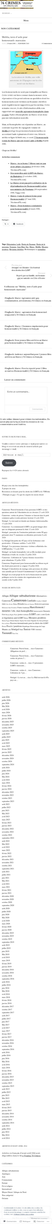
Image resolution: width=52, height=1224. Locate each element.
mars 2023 (6, 819)
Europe (4, 1183)
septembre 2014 (8, 1122)
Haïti (18, 611)
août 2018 (6, 982)
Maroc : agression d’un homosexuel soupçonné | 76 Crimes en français (26, 313)
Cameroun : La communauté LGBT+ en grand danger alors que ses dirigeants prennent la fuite (24, 527)
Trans (21, 629)
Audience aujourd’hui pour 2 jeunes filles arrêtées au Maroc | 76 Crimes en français (28, 355)
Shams (5, 629)
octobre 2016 (7, 1046)
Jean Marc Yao (23, 43)
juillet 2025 (6, 737)
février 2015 (6, 1107)
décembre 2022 (8, 829)
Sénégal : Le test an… (18, 677)
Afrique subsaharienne (22, 595)
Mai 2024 (5, 776)
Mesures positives (37, 617)
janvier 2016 (6, 1074)
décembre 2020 (8, 896)
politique (45, 621)
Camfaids (31, 600)
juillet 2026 (6, 700)
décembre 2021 (8, 859)
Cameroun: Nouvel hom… (20, 648)
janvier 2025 (6, 752)
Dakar (15, 604)
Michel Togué (6, 621)
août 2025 (6, 734)
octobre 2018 (7, 976)
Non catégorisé (10, 28)
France (19, 607)
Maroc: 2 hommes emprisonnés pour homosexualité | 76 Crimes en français (26, 327)
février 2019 (6, 963)
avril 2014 (6, 1138)
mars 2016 (6, 1067)
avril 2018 (6, 994)
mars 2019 (6, 960)
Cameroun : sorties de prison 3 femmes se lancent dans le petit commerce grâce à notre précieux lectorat (25, 516)
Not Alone (27, 621)
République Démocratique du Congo (33, 626)
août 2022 (6, 841)
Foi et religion (7, 1186)
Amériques (6, 1174)
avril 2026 (6, 709)
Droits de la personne (42, 604)
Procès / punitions (14, 626)
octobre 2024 (7, 761)
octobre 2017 (7, 1009)
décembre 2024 (8, 755)
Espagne (13, 247)
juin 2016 (5, 1058)
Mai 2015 (5, 1098)
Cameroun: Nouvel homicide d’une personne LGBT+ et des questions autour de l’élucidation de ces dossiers (24, 510)
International (6, 1189)
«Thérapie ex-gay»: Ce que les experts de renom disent (23, 494)
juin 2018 (5, 988)
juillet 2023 (6, 807)
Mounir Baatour (14, 621)
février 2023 (6, 822)
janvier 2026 (6, 718)
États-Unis (15, 633)
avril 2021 (6, 884)
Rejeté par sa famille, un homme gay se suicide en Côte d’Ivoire (30, 275)
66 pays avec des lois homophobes (15, 485)
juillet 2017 (6, 1018)
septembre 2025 (8, 731)
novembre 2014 (8, 1116)
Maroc (32, 247)
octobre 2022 (7, 835)
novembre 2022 (8, 832)
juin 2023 (5, 810)
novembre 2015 (8, 1080)
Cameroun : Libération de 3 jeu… (25, 671)
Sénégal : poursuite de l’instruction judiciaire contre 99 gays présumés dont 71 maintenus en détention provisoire (24, 533)
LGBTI (43, 614)
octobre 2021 (7, 865)
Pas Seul (39, 621)
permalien (41, 249)
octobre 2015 (7, 1083)
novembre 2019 (8, 936)
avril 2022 (6, 847)
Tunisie (27, 629)
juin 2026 (5, 703)
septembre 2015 (8, 1086)
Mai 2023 (5, 813)
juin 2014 (5, 1132)
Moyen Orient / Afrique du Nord (14, 1192)
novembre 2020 (8, 899)
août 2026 (6, 697)
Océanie (5, 1198)
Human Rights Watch (12, 614)
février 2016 (6, 1070)
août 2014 (6, 1126)
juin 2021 (5, 878)
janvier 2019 (6, 966)
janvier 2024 (6, 789)
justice (20, 614)
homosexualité (38, 611)
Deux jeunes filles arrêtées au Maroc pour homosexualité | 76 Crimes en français (26, 341)
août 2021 (6, 871)
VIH (33, 629)
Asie (3, 1177)
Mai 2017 (5, 1024)
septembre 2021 (8, 868)
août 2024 (6, 767)
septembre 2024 (8, 764)
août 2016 (6, 1052)
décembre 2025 (8, 721)
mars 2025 (6, 746)
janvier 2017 (6, 1037)
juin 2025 (5, 740)
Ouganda (33, 621)
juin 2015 (5, 1095)
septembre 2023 (8, 801)
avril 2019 (6, 957)
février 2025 (6, 749)
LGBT (32, 614)
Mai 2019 (5, 954)
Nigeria (22, 621)
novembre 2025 (8, 724)
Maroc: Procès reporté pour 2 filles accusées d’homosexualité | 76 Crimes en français (27, 369)
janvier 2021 (6, 893)
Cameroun (18, 600)
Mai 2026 (5, 706)
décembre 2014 (8, 1113)
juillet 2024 (6, 770)
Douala (21, 603)
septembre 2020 (8, 905)
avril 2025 (6, 743)
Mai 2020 (5, 917)
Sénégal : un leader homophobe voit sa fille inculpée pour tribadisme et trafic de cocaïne (24, 553)
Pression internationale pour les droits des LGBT (29, 623)
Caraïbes (38, 601)
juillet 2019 (6, 948)
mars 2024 (6, 783)
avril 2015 (6, 1101)
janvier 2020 (6, 930)
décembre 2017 (8, 1006)
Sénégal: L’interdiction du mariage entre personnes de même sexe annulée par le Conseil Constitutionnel (25, 570)
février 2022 (6, 853)
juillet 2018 (6, 985)
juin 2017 (5, 1021)
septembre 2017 (8, 1012)
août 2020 (6, 908)
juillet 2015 (6, 1092)
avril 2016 (6, 1064)
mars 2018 (6, 997)
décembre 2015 (8, 1077)
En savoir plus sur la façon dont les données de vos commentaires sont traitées (25, 422)
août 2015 (6, 1089)
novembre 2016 (8, 1043)
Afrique (5, 595)
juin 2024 (5, 773)
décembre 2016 (8, 1040)
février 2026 (6, 715)
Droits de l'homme (28, 244)
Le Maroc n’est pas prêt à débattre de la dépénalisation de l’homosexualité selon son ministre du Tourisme (28, 186)
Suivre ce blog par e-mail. (14, 437)
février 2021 (6, 890)
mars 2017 (6, 1031)
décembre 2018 (8, 969)
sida (9, 630)
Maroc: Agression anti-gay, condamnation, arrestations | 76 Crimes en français (28, 299)
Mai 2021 (5, 881)
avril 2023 (6, 816)
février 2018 (6, 1000)
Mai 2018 (5, 991)
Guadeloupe (25, 607)
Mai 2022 (5, 844)
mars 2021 (6, 887)
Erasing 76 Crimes (32, 1155)
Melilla (5, 131)
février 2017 (6, 1034)
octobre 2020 (7, 902)
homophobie (27, 610)
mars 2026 (6, 712)
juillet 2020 (6, 911)
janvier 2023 (6, 825)
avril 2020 (6, 920)
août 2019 (6, 945)
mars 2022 (6, 850)
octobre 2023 (7, 798)
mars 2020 (6, 923)
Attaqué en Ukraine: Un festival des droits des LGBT (26, 267)
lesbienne (26, 614)
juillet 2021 (6, 874)
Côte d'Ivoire (9, 604)
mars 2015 (6, 1104)
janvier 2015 (6, 1110)
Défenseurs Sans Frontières (9, 607)
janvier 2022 (6, 856)
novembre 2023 (8, 795)
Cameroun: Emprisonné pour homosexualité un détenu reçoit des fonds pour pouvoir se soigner (25, 564)
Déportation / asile (14, 244)
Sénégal (15, 629)
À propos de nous (8, 488)
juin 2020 (5, 914)
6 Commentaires (47, 43)
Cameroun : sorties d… (19, 663)
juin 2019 (5, 951)
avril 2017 (6, 1028)
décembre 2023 (8, 792)
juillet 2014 (6, 1129)
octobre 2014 (7, 1119)
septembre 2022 (8, 838)
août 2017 (6, 1015)
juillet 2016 (6, 1055)
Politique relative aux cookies (24, 1214)
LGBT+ (38, 614)
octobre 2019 (7, 939)
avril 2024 (6, 780)
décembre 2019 (8, 933)
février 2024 (6, 786)
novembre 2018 (8, 972)
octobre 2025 (7, 727)
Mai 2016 (5, 1061)
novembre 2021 (8, 862)
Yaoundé (7, 633)
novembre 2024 (8, 758)
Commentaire (37, 409)
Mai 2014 (5, 1135)
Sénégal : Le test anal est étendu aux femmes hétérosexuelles (25, 521)
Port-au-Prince (6, 623)
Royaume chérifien (16, 249)
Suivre (9, 462)
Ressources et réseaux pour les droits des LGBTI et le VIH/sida (26, 491)
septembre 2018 (8, 979)
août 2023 (6, 804)
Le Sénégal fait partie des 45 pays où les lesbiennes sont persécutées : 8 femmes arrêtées (23, 541)
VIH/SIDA (38, 629)
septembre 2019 (8, 942)
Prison (4, 626)
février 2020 (6, 927)
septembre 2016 (8, 1049)
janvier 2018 (6, 1003)
